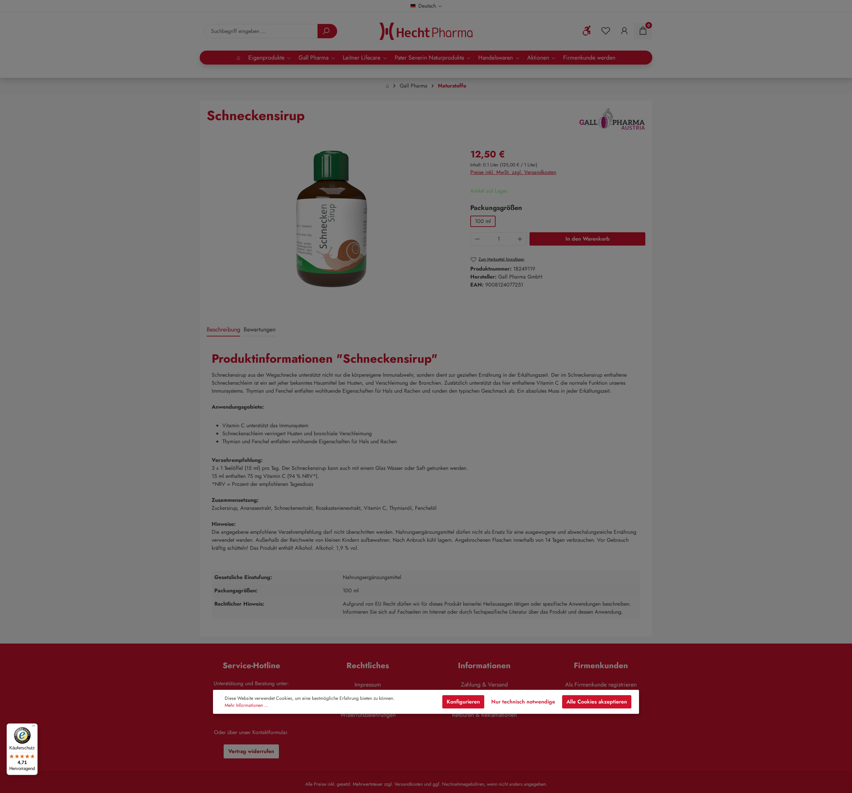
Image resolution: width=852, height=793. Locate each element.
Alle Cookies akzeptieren (596, 701)
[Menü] (34, 727)
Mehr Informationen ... (246, 705)
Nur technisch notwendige (523, 701)
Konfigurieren (463, 701)
